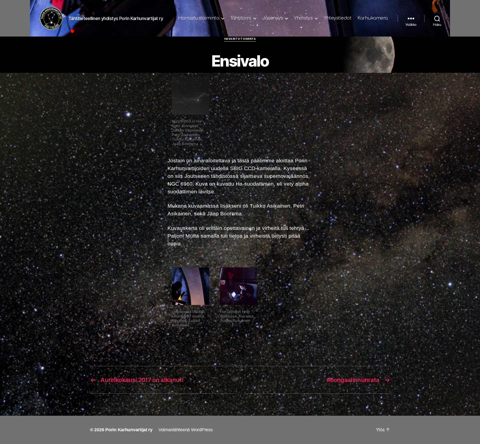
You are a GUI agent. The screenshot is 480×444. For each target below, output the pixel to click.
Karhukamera (373, 18)
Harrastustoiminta (198, 18)
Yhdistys (303, 18)
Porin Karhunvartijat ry (128, 429)
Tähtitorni (240, 18)
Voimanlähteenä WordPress (185, 429)
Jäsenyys (272, 18)
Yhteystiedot (337, 18)
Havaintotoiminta (240, 39)
